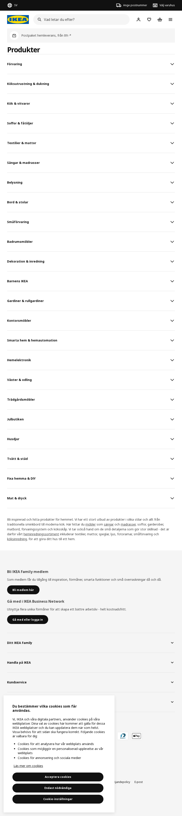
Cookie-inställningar (58, 799)
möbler (90, 524)
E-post (139, 782)
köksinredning (17, 539)
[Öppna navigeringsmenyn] (170, 19)
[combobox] (80, 19)
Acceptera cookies (58, 777)
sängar (109, 524)
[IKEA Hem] (18, 19)
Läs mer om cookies (28, 766)
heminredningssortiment (41, 534)
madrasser (128, 524)
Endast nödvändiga (57, 788)
